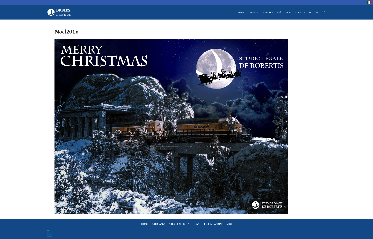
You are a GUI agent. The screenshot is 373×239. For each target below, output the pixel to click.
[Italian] (369, 2)
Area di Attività (272, 12)
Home (240, 12)
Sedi (318, 12)
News (288, 12)
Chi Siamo (253, 12)
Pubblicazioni (303, 12)
